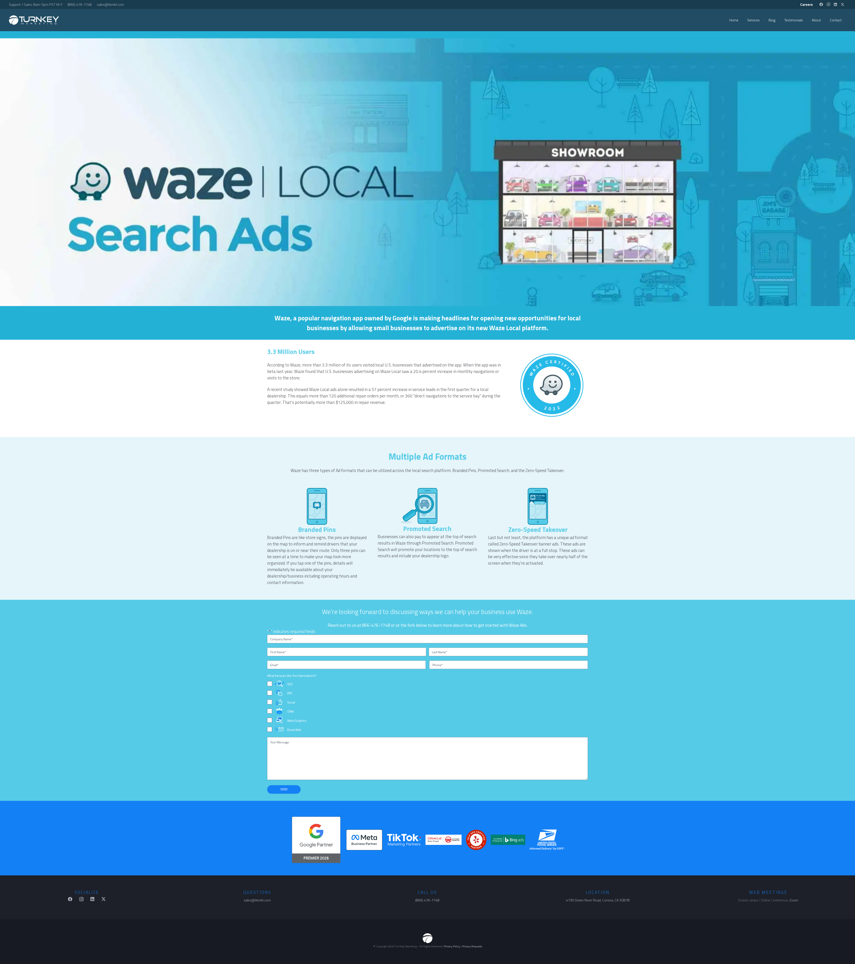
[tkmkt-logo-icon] (427, 938)
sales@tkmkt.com (257, 900)
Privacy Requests (472, 946)
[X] (842, 4)
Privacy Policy (452, 946)
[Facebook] (821, 4)
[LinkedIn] (835, 4)
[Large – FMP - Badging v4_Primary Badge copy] (364, 840)
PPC (289, 693)
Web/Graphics (297, 720)
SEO (290, 684)
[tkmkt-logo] (34, 20)
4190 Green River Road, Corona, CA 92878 (598, 900)
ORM (290, 711)
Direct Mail (294, 729)
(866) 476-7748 (427, 900)
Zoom (793, 900)
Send (284, 789)
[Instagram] (828, 4)
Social (291, 702)
